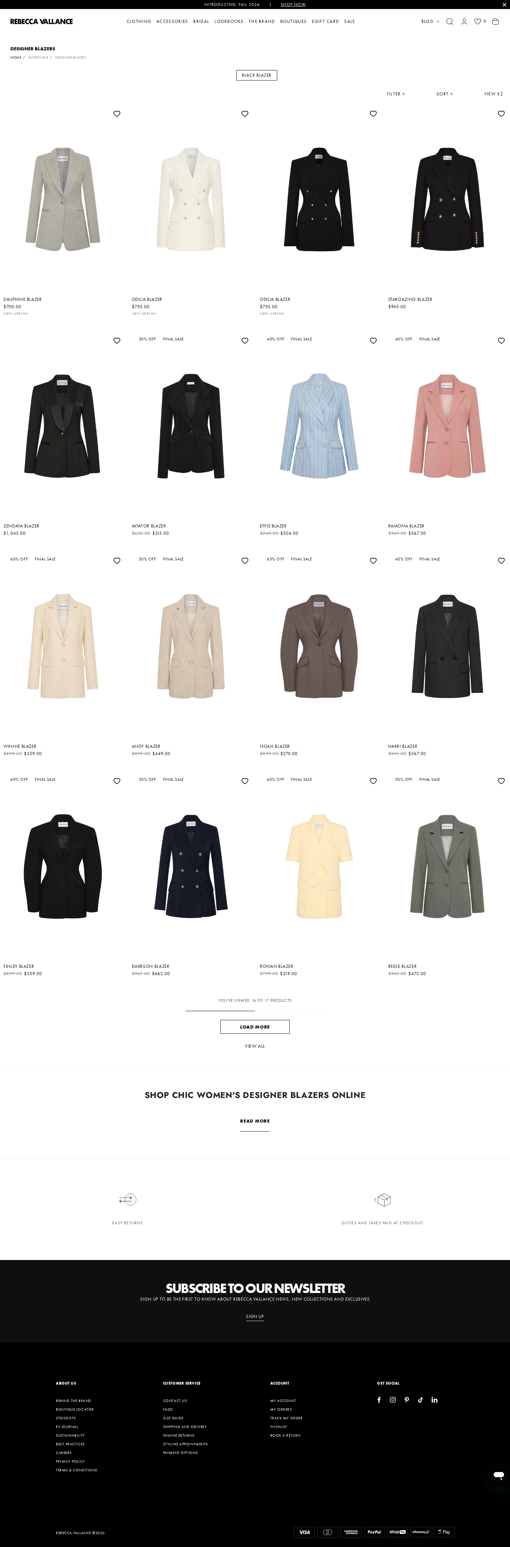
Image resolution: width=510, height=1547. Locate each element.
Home (15, 57)
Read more (255, 1121)
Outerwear (38, 57)
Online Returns (179, 1435)
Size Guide (173, 1417)
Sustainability (70, 1435)
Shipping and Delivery (185, 1426)
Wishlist (278, 1426)
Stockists (66, 1417)
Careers (64, 1452)
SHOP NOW (293, 4)
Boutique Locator (75, 1409)
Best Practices (70, 1444)
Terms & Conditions (76, 1470)
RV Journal (67, 1426)
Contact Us (175, 1400)
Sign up (255, 1316)
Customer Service (182, 1383)
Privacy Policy (70, 1461)
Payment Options (180, 1452)
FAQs (168, 1409)
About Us (66, 1383)
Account (279, 1383)
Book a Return (285, 1435)
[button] (449, 21)
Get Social (388, 1383)
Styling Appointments (185, 1444)
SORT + (444, 94)
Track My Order (286, 1417)
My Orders (281, 1409)
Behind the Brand (73, 1400)
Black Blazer (257, 75)
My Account (283, 1400)
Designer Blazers (70, 57)
